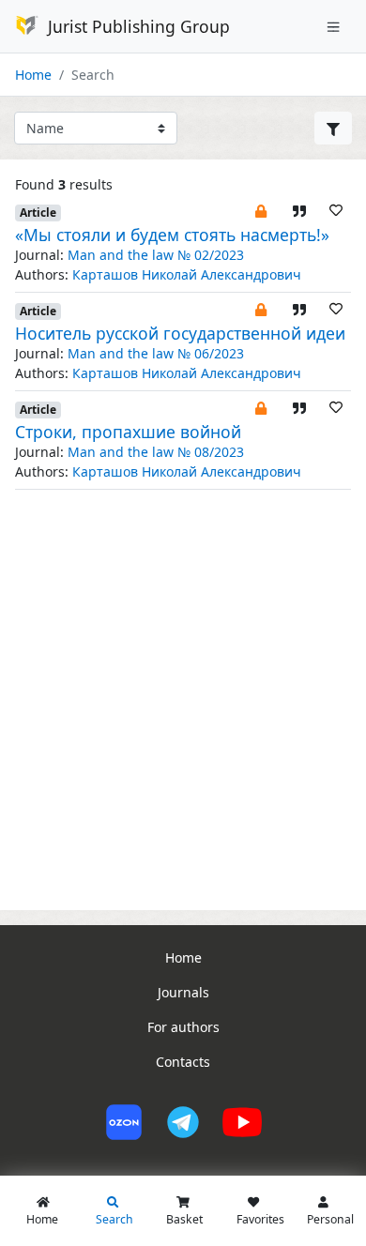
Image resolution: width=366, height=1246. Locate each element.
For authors (183, 1027)
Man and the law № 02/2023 (156, 255)
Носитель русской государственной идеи (180, 333)
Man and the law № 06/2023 (156, 353)
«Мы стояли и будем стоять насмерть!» (172, 234)
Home (33, 75)
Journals (183, 992)
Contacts (183, 1062)
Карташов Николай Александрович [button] (186, 274)
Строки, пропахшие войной (128, 431)
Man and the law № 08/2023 (156, 452)
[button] (261, 209)
